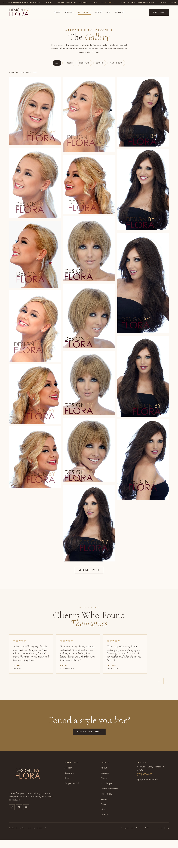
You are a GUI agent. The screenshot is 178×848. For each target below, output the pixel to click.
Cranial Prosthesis (109, 788)
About (57, 12)
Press (103, 804)
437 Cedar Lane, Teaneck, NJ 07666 (151, 768)
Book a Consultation (89, 732)
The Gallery (84, 12)
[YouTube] (26, 807)
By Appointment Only (147, 779)
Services (69, 12)
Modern (69, 63)
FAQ (108, 12)
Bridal (67, 778)
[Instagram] (12, 807)
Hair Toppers (107, 783)
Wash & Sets (116, 63)
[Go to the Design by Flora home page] (19, 12)
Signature (84, 63)
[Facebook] (19, 807)
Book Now (159, 12)
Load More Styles (89, 570)
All (57, 63)
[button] (34, 111)
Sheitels (104, 778)
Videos (98, 12)
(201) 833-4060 (107, 2)
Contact (119, 12)
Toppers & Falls (72, 783)
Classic (99, 63)
